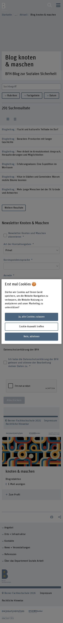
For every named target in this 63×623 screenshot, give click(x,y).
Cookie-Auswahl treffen (31, 326)
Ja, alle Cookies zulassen (31, 316)
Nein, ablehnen (31, 336)
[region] (31, 311)
